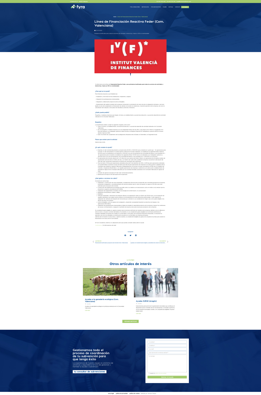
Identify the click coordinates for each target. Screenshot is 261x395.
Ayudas (89, 303)
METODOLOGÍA (145, 6)
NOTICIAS (171, 6)
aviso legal (111, 393)
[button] (130, 321)
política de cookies (135, 393)
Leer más (87, 310)
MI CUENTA (185, 7)
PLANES (165, 6)
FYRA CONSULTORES (135, 6)
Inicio (114, 16)
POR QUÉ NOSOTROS (156, 6)
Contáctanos (98, 225)
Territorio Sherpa (152, 393)
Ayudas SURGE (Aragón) (146, 301)
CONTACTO (177, 6)
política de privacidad (160, 373)
